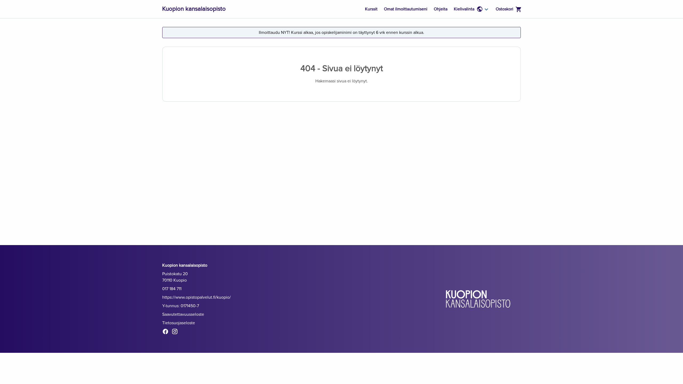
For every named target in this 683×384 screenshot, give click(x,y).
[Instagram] (176, 332)
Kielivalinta (464, 9)
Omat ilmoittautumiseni (405, 9)
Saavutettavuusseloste (183, 314)
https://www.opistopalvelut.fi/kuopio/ (196, 297)
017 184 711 (171, 288)
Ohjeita (440, 9)
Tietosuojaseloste (178, 323)
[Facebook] (167, 332)
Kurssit (371, 9)
